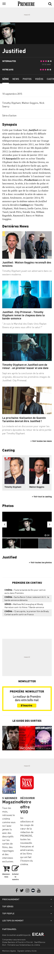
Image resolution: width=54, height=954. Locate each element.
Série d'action (9, 115)
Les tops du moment (13, 920)
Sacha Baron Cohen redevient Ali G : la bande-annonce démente (26, 598)
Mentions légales (9, 951)
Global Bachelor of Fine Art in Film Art (17, 942)
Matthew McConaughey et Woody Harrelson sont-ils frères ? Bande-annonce (24, 605)
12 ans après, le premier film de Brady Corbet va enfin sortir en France (26, 613)
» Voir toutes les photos (40, 562)
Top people (8, 913)
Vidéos (39, 78)
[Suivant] (49, 471)
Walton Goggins (30, 102)
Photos (27, 78)
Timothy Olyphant (11, 102)
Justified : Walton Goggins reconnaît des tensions (26, 264)
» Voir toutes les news (41, 441)
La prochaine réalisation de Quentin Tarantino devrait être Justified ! (24, 419)
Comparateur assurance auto (14, 939)
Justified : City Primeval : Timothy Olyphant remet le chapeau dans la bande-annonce (23, 315)
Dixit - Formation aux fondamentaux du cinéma (21, 945)
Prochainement (10, 899)
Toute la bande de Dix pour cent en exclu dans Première (25, 591)
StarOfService (39, 942)
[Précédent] (4, 524)
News (15, 78)
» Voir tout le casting (42, 496)
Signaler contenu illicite (26, 951)
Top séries (7, 906)
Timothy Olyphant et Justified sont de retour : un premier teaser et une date (25, 366)
